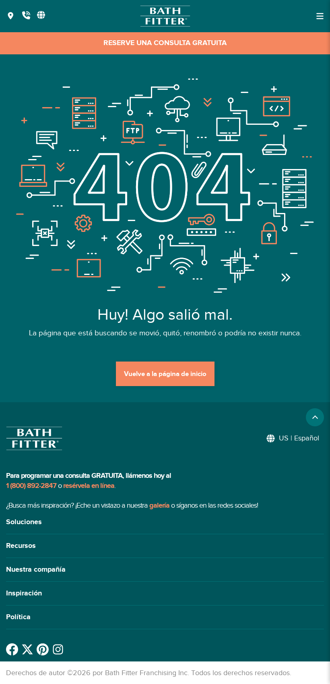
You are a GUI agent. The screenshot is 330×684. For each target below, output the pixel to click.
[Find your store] (10, 16)
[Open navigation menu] (320, 16)
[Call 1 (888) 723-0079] (26, 16)
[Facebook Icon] (12, 649)
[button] (165, 522)
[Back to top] (315, 417)
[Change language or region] (41, 15)
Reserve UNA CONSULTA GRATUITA (165, 43)
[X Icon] (27, 649)
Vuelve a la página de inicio (165, 374)
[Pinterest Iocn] (43, 649)
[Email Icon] (58, 649)
